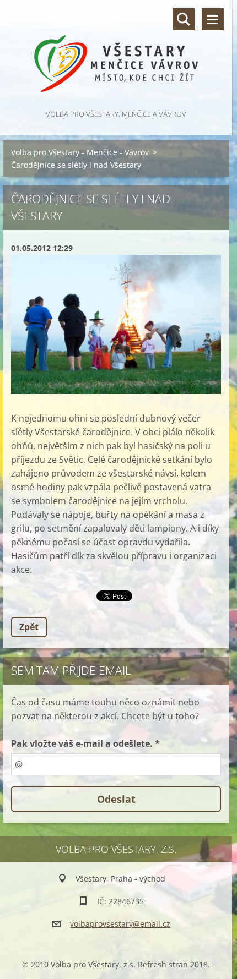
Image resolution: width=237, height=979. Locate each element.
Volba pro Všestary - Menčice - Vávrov (80, 152)
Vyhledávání (184, 19)
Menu (213, 19)
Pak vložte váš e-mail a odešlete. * (85, 743)
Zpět (29, 627)
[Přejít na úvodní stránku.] (116, 53)
